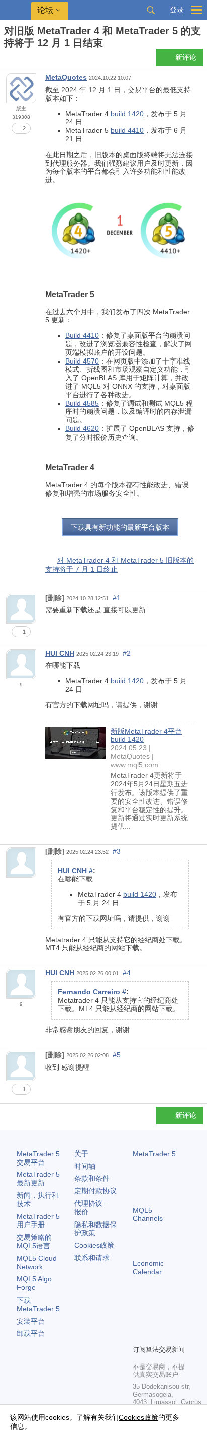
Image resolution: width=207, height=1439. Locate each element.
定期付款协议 (95, 1191)
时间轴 (84, 1166)
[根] (7, 60)
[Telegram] (155, 1320)
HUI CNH (59, 653)
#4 (127, 973)
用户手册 (38, 1220)
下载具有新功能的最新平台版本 (120, 527)
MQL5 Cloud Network (37, 1262)
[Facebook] (139, 1320)
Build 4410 (82, 335)
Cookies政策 (94, 1245)
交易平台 (38, 1157)
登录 (177, 10)
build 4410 (127, 130)
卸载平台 (31, 1333)
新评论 (185, 57)
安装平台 (31, 1321)
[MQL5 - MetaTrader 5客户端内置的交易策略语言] (15, 10)
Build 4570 (82, 361)
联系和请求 (92, 1258)
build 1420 (127, 114)
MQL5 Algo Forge (34, 1283)
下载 (38, 1304)
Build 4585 (82, 403)
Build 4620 (82, 428)
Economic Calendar (148, 1267)
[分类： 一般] (19, 60)
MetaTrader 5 (154, 1153)
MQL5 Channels (148, 1214)
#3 (117, 851)
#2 (127, 653)
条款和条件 (92, 1178)
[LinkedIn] (155, 1336)
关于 (81, 1153)
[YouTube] (139, 1336)
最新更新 (38, 1178)
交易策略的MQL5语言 (34, 1241)
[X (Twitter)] (171, 1320)
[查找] (151, 10)
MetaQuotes (66, 77)
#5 (117, 1055)
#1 (117, 598)
